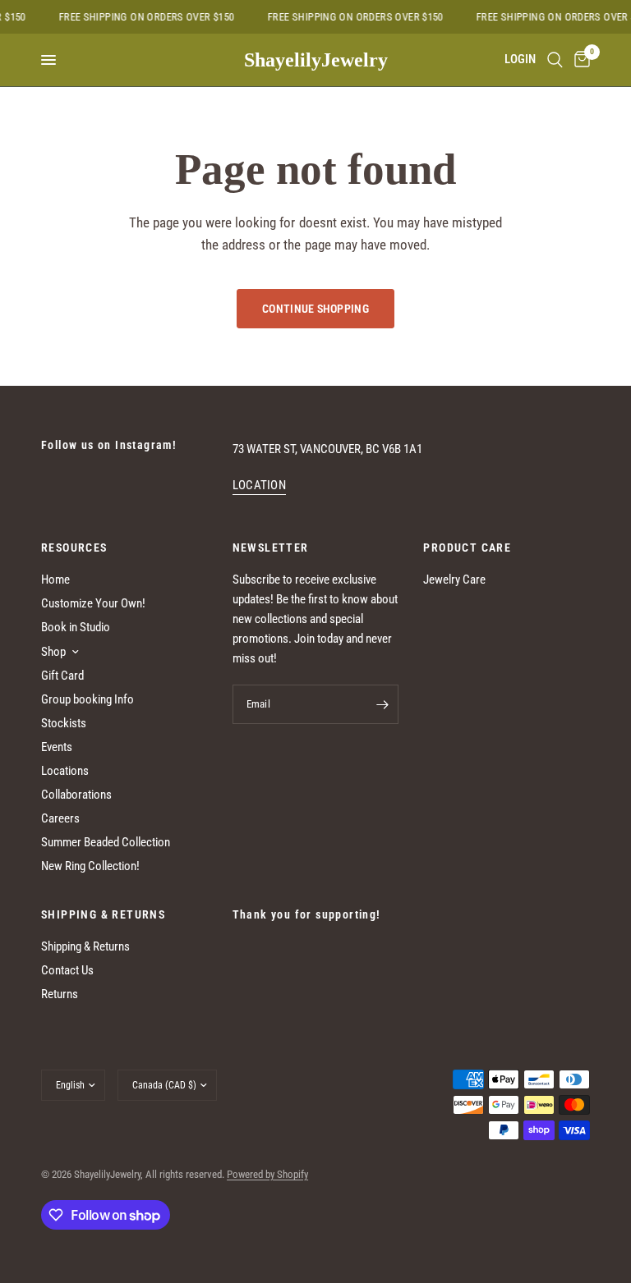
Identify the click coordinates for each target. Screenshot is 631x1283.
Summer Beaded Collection (105, 842)
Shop (53, 651)
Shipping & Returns (85, 946)
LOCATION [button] (259, 486)
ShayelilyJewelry (316, 60)
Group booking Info (87, 699)
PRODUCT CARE (467, 547)
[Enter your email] (382, 704)
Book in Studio (75, 627)
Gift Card (62, 675)
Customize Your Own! (93, 603)
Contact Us (67, 970)
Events (56, 747)
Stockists (63, 723)
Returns (59, 994)
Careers (60, 818)
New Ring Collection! (90, 866)
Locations (65, 770)
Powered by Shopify (267, 1174)
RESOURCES (74, 547)
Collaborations (76, 794)
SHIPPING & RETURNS (103, 914)
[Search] (555, 60)
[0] (579, 60)
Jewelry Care (454, 579)
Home (55, 579)
